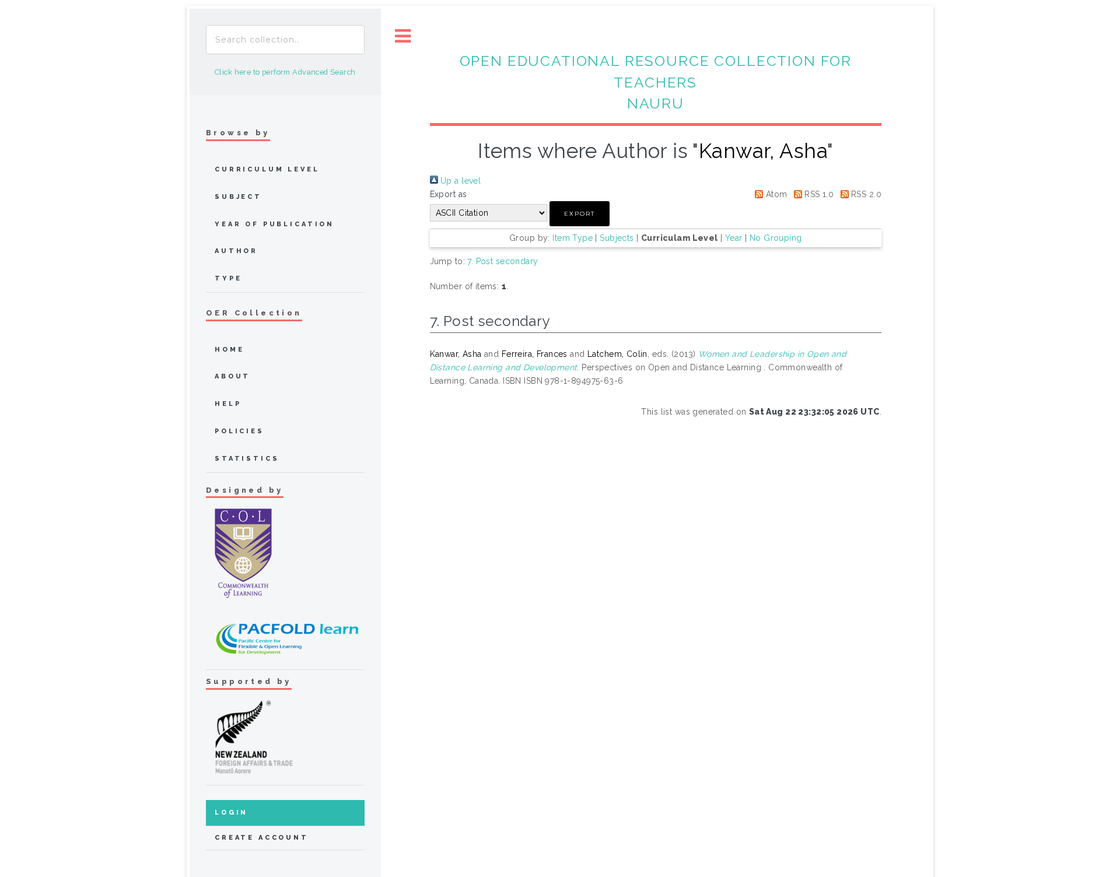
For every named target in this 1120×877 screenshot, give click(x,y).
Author (236, 251)
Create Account (262, 837)
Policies (239, 431)
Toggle (403, 36)
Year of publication (274, 224)
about (232, 376)
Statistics (247, 458)
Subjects (617, 238)
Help (228, 404)
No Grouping (776, 238)
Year (734, 238)
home (229, 349)
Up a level (459, 180)
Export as (448, 194)
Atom (775, 194)
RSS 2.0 (865, 194)
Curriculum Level (267, 169)
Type (228, 278)
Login (231, 812)
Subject (238, 197)
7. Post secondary (502, 261)
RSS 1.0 (818, 194)
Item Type (572, 238)
